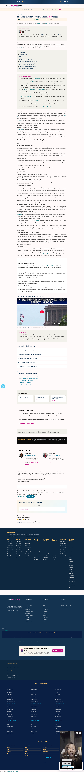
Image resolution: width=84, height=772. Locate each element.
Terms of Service (35, 632)
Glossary (44, 607)
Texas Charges (39, 5)
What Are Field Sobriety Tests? (25, 59)
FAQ (44, 605)
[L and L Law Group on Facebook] (2, 630)
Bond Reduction (10, 699)
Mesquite (71, 561)
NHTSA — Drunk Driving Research (26, 380)
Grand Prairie (45, 751)
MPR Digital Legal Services (12, 771)
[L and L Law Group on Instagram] (3, 630)
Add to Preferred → (57, 650)
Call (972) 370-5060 (21, 496)
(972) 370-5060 (57, 521)
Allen (70, 549)
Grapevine (71, 571)
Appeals (26, 625)
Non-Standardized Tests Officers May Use (27, 63)
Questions (45, 615)
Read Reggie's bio (30, 423)
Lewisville (71, 567)
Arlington (71, 555)
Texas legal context (23, 54)
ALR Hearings (27, 613)
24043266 (60, 34)
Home (27, 5)
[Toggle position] (77, 733)
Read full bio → (27, 464)
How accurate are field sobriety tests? (28, 362)
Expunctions (9, 696)
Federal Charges (28, 607)
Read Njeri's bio (22, 423)
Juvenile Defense (28, 609)
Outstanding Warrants (11, 701)
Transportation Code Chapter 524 (47, 272)
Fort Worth (71, 553)
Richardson (71, 563)
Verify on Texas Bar (34, 462)
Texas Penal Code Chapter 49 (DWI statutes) (29, 376)
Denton (70, 569)
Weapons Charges (28, 621)
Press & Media (45, 623)
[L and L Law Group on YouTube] (6, 630)
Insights (44, 603)
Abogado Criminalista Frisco (12, 675)
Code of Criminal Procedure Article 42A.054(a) (33, 89)
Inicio (8, 673)
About (44, 621)
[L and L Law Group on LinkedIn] (5, 630)
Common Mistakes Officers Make (26, 70)
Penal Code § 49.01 (49, 265)
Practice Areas (32, 5)
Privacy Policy (29, 632)
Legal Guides (45, 609)
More (67, 5)
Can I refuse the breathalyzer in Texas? (28, 358)
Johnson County (10, 555)
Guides (63, 5)
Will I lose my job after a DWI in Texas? (28, 366)
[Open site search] (78, 6)
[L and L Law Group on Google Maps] (9, 630)
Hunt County (9, 557)
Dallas (70, 551)
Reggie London (22, 19)
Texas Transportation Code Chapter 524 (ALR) (29, 378)
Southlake (71, 573)
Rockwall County (10, 549)
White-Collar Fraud (28, 623)
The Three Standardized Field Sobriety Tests (28, 61)
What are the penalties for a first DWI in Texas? (30, 350)
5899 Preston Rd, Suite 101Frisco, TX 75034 (66, 606)
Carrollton (71, 565)
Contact (71, 5)
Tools (44, 613)
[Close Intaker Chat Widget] (80, 733)
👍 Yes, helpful (20, 519)
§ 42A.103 (36, 78)
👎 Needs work (25, 519)
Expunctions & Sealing (29, 611)
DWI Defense (27, 601)
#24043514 (36, 19)
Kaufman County (10, 551)
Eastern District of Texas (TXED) (13, 667)
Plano (70, 544)
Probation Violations (29, 615)
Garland (70, 559)
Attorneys (49, 5)
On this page (22, 52)
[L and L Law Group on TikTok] (7, 630)
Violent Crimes (28, 619)
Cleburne (44, 753)
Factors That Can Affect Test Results (26, 64)
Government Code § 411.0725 (29, 81)
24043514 (42, 34)
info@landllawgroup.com (47, 106)
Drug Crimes (27, 603)
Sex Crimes (27, 617)
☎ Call (21, 1)
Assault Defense (10, 692)
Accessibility (46, 632)
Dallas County (9, 543)
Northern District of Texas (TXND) (13, 666)
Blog (53, 5)
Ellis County (9, 553)
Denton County (10, 545)
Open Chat (30, 496)
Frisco (70, 542)
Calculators (58, 5)
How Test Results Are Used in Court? (26, 68)
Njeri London (47, 23)
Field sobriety (20, 120)
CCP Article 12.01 (39, 100)
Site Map (55, 632)
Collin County (9, 541)
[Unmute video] (62, 733)
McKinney (9, 751)
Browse (44, 5)
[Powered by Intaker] (73, 769)
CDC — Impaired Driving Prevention (26, 327)
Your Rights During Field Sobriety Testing (27, 66)
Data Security (51, 632)
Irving (70, 557)
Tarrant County (10, 547)
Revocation (40, 46)
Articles (4, 11)
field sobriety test (35, 220)
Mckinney (71, 547)
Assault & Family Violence (30, 605)
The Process (45, 617)
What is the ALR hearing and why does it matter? (30, 354)
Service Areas (45, 625)
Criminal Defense (10, 689)
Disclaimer (41, 632)
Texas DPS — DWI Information (26, 382)
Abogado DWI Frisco (11, 677)
